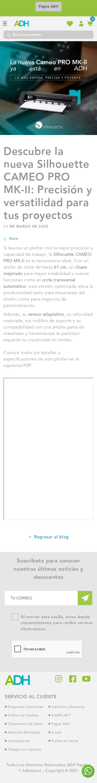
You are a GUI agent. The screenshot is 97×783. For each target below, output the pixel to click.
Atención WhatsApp (24, 732)
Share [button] (13, 238)
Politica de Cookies (23, 715)
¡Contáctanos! (19, 741)
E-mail (56, 732)
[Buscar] (8, 35)
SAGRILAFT (61, 715)
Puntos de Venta (65, 741)
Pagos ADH (48, 6)
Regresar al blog (51, 537)
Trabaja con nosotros (24, 749)
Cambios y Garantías (68, 707)
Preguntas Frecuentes (25, 707)
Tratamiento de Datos (25, 724)
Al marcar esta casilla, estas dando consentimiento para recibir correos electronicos (57, 623)
